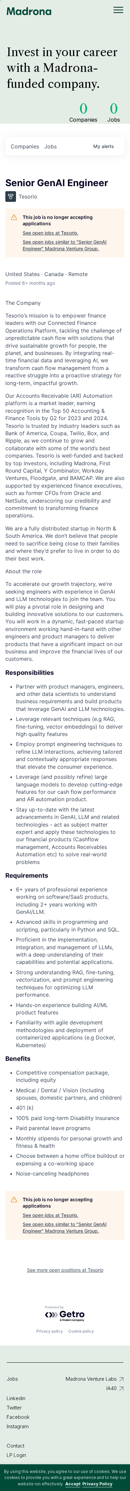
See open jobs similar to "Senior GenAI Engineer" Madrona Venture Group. (65, 245)
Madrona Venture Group (29, 11)
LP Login (16, 1455)
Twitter (14, 1407)
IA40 (111, 1388)
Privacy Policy (97, 1483)
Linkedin (16, 1398)
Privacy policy (49, 1331)
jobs (50, 146)
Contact (15, 1446)
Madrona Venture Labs (91, 1379)
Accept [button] (72, 1483)
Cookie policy (81, 1331)
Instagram (18, 1426)
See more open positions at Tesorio (65, 1270)
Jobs (12, 1379)
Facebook (18, 1417)
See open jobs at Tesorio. (50, 233)
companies (25, 146)
